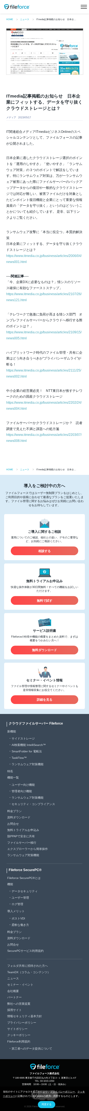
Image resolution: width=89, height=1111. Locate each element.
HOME (9, 19)
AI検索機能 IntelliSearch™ (29, 745)
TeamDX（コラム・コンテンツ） (28, 972)
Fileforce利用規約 (18, 1041)
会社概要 (13, 991)
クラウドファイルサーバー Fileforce (36, 723)
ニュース (24, 19)
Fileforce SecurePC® (25, 870)
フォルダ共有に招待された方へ (27, 965)
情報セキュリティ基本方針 (24, 1016)
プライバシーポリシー (21, 1022)
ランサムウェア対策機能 (27, 764)
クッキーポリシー (18, 1035)
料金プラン (14, 811)
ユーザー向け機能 (23, 784)
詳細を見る (44, 699)
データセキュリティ (25, 891)
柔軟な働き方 (20, 924)
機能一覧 (13, 777)
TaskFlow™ (19, 757)
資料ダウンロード (18, 817)
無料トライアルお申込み (23, 830)
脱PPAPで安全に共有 (21, 836)
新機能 (11, 731)
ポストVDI (18, 918)
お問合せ (13, 823)
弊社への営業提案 (18, 1003)
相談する (44, 551)
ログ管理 (17, 904)
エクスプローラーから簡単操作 (27, 849)
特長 (10, 771)
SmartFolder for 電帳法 (27, 751)
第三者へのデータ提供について (32, 1048)
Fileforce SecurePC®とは (24, 878)
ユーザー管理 (20, 897)
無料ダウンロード (44, 650)
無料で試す (44, 600)
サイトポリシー (17, 1028)
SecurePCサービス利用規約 (25, 950)
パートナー (14, 997)
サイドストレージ (23, 738)
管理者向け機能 (22, 791)
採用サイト (14, 1010)
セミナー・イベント (20, 984)
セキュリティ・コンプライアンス (33, 804)
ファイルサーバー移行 (21, 842)
